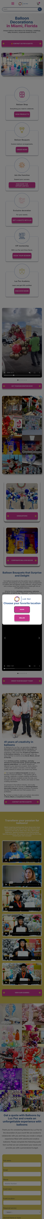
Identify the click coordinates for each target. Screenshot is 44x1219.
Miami (22, 609)
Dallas (22, 618)
